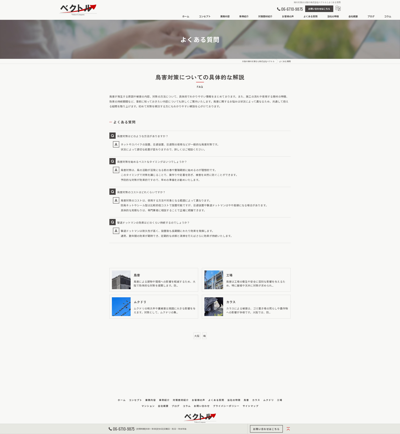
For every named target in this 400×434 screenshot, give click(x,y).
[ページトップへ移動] (288, 429)
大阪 (197, 336)
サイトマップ (251, 405)
